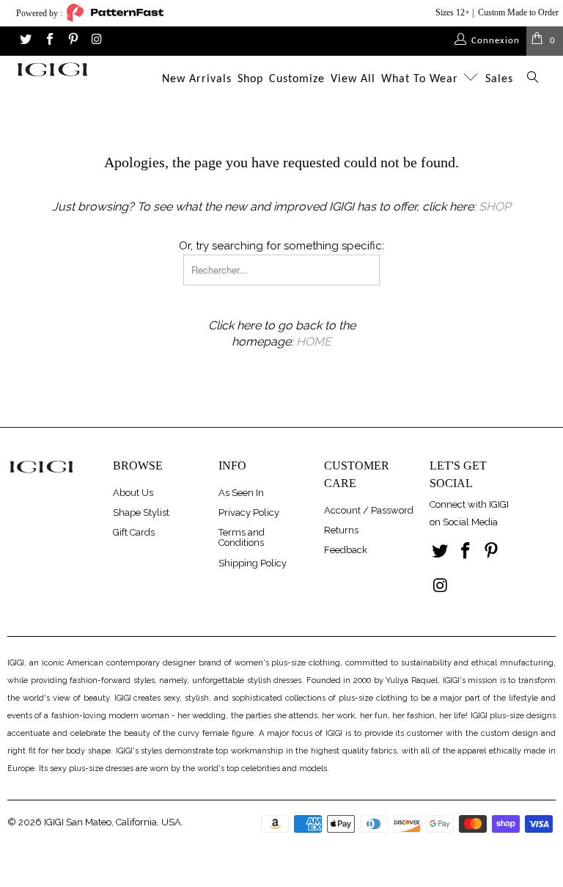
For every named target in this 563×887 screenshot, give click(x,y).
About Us (133, 492)
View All (353, 79)
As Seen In (241, 492)
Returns (341, 530)
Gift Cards (134, 532)
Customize (297, 79)
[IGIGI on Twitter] (25, 40)
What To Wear (421, 79)
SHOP (495, 206)
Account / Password (368, 510)
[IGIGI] (52, 69)
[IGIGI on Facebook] (48, 40)
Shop (250, 79)
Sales (499, 79)
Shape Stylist (141, 512)
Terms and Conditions (241, 537)
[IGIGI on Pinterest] (72, 40)
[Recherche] (533, 80)
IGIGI (54, 822)
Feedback (345, 549)
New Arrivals (197, 79)
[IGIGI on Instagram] (96, 40)
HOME (313, 341)
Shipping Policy (252, 563)
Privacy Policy (248, 512)
